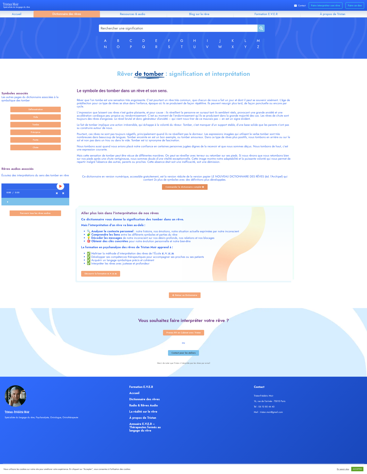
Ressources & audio (132, 14)
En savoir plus (343, 469)
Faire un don (355, 5)
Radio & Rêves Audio (143, 405)
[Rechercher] (261, 28)
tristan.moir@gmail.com (271, 412)
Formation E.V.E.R (266, 14)
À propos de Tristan (332, 14)
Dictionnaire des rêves (66, 14)
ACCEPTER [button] (357, 469)
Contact (302, 5)
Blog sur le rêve (199, 14)
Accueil (16, 14)
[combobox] (178, 28)
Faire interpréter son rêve (325, 5)
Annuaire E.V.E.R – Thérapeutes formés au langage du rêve (145, 427)
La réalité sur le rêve (143, 412)
